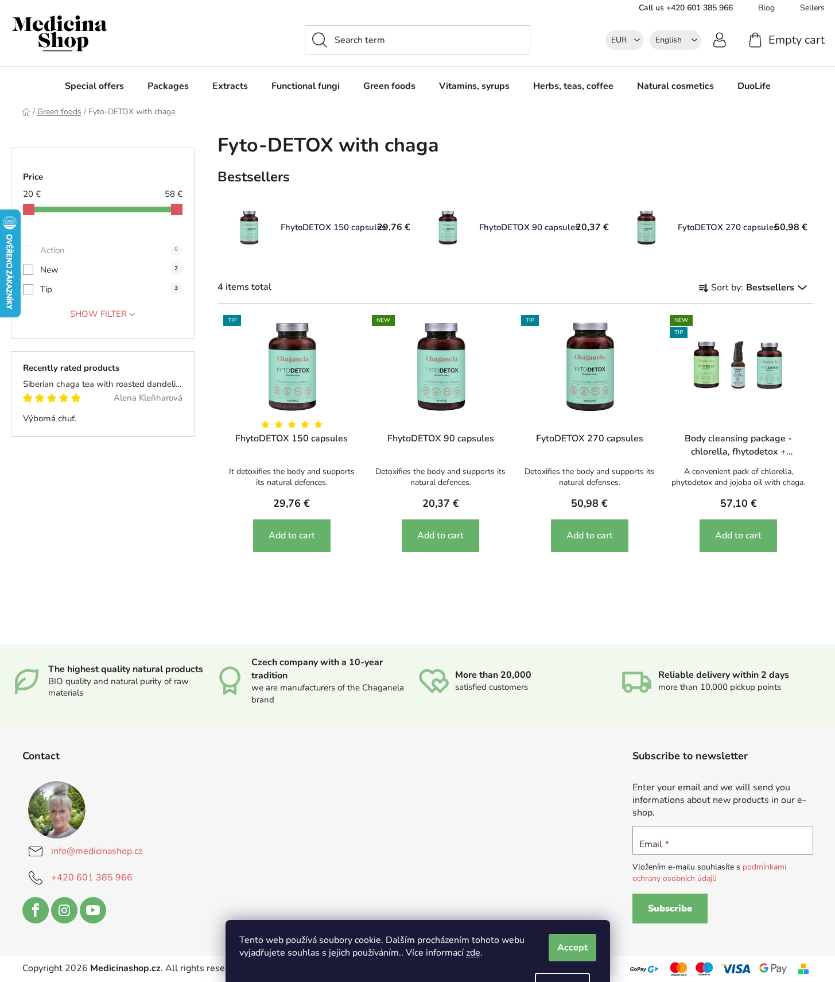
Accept (572, 947)
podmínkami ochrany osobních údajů (709, 872)
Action (108, 250)
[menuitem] (94, 86)
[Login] (720, 39)
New (108, 269)
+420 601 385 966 (92, 877)
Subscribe (670, 908)
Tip (108, 289)
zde (473, 952)
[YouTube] (93, 910)
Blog (766, 7)
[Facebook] (35, 910)
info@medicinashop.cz (96, 851)
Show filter (98, 314)
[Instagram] (64, 910)
